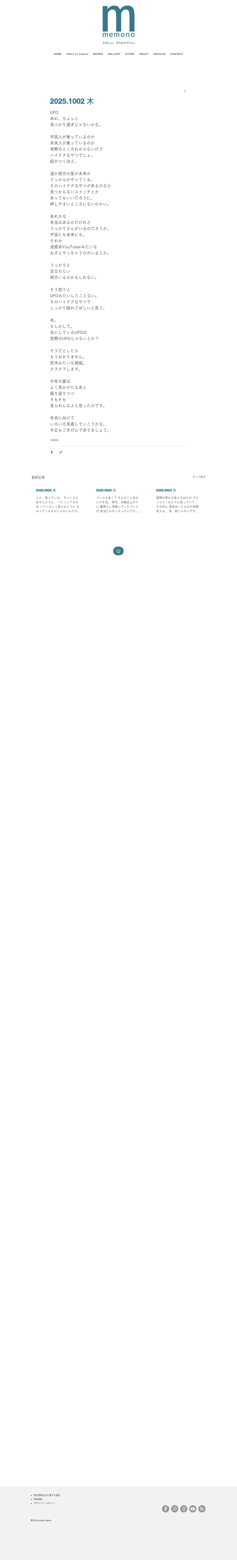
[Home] (118, 551)
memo (54, 439)
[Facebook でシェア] (52, 452)
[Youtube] (192, 1508)
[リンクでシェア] (61, 452)
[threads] (183, 1508)
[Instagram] (174, 1508)
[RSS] (202, 1508)
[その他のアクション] (185, 91)
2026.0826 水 (46, 490)
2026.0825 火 (106, 490)
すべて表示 (199, 476)
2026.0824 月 (166, 490)
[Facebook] (165, 1508)
